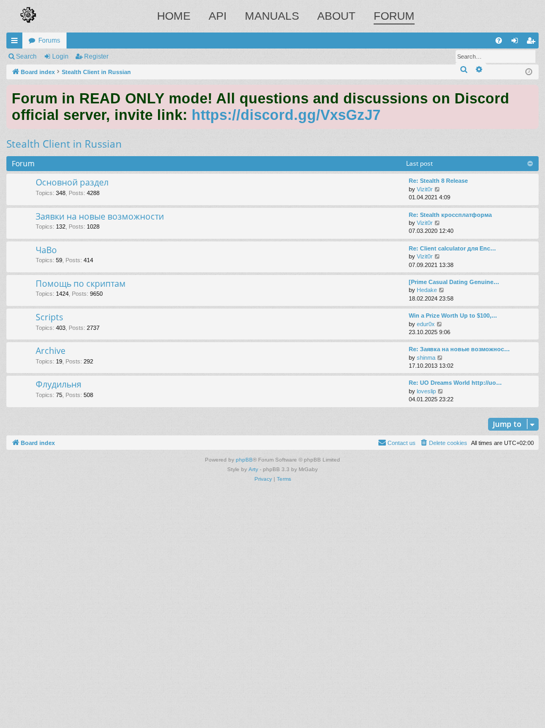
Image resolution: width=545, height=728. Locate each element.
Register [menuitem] (533, 42)
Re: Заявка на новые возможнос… (459, 349)
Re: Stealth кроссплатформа (450, 215)
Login (60, 56)
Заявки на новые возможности (100, 216)
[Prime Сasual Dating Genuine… (454, 282)
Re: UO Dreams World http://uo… (455, 382)
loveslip (426, 391)
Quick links (16, 42)
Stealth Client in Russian (64, 144)
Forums (49, 40)
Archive (50, 351)
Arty (253, 469)
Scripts (49, 317)
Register (96, 56)
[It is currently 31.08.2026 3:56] (528, 72)
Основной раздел (72, 182)
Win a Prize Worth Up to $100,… (453, 315)
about (336, 16)
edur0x (426, 324)
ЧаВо (46, 250)
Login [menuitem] (517, 42)
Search (26, 56)
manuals (272, 16)
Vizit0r (425, 189)
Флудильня (58, 384)
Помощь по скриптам (81, 283)
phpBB (244, 460)
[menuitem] (499, 40)
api (218, 16)
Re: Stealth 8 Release (438, 180)
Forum (394, 16)
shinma (426, 357)
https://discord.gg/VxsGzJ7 (286, 115)
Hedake (427, 290)
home (174, 16)
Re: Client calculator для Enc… (452, 248)
